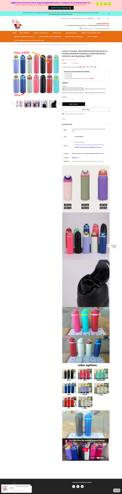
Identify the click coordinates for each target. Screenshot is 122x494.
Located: (64, 63)
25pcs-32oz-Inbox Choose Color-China (95, 92)
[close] (109, 13)
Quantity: (64, 97)
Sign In (97, 28)
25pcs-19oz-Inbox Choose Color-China (95, 89)
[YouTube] (82, 486)
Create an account (105, 28)
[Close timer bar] (120, 5)
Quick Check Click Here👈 (61, 8)
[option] (36, 74)
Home (13, 44)
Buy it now (86, 109)
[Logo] (17, 25)
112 (65, 114)
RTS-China (75, 63)
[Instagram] (77, 486)
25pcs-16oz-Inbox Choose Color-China (73, 89)
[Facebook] (73, 486)
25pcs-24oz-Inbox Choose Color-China (73, 92)
